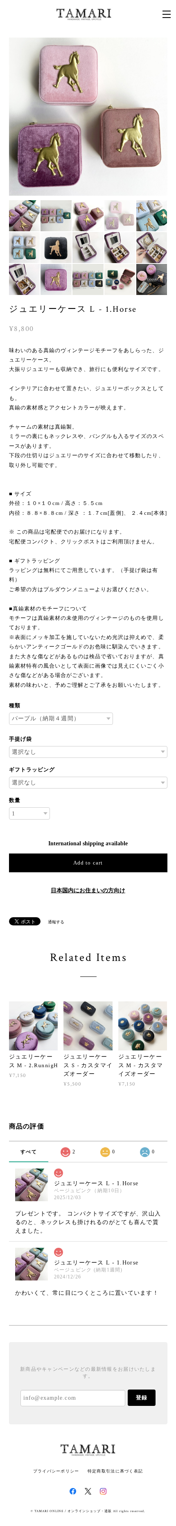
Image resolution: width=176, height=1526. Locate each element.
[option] (88, 117)
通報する (56, 922)
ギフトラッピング (32, 769)
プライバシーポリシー (56, 1471)
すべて (28, 1152)
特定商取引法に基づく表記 (115, 1471)
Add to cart (87, 863)
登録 (141, 1397)
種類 (14, 705)
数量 (14, 800)
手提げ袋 (20, 739)
